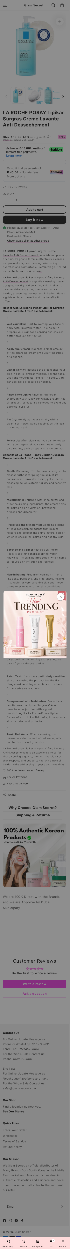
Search (23, 1246)
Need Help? (8, 1246)
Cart (51, 1244)
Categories (38, 1246)
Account (63, 1246)
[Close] (61, 597)
